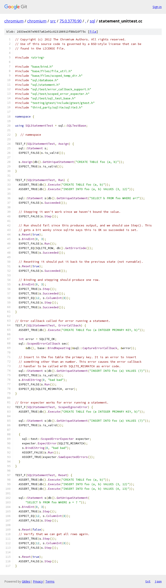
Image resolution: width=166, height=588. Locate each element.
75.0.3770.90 (70, 21)
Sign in (157, 7)
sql (92, 21)
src (53, 21)
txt (147, 581)
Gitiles (26, 581)
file (92, 31)
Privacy (38, 581)
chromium (14, 21)
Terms (49, 581)
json (158, 581)
